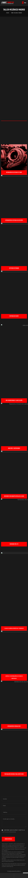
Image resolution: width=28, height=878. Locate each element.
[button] (14, 172)
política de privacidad (9, 832)
